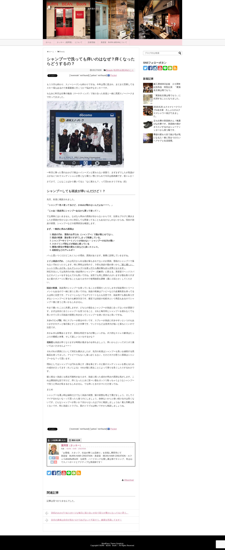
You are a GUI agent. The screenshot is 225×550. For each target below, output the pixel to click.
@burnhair (129, 480)
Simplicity (120, 544)
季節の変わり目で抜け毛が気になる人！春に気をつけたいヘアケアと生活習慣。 (167, 137)
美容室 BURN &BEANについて (114, 42)
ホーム (48, 42)
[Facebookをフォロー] (54, 474)
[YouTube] (55, 462)
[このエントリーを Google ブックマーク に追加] (109, 75)
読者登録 (91, 42)
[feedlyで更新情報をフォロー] (73, 474)
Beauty (109, 70)
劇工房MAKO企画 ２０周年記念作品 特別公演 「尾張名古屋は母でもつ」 (167, 87)
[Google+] (57, 458)
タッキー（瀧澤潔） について (69, 42)
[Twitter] (50, 458)
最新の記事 (76, 440)
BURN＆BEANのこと (124, 70)
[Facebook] (53, 458)
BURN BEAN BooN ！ (69, 4)
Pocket (113, 75)
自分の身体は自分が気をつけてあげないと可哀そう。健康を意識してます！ (86, 520)
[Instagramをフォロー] (59, 474)
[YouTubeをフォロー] (64, 474)
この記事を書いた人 (58, 440)
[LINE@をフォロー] (69, 474)
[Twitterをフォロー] (49, 474)
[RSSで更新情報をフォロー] (78, 474)
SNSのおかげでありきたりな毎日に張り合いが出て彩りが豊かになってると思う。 (89, 513)
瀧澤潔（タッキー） (71, 445)
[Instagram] (52, 462)
